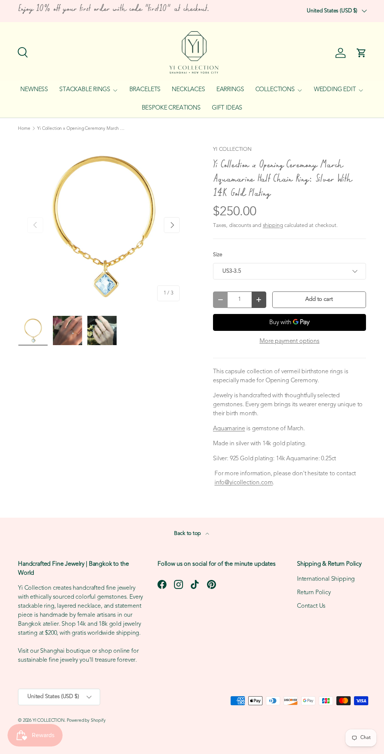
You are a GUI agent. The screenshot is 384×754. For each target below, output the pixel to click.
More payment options (290, 341)
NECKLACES (188, 90)
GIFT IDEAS (227, 108)
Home (24, 128)
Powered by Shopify (86, 720)
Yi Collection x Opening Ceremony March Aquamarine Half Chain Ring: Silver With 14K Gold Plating (82, 128)
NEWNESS (34, 90)
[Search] (22, 51)
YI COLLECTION (232, 149)
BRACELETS (145, 90)
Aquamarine (229, 429)
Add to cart (319, 299)
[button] (361, 53)
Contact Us (311, 606)
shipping (273, 225)
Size (217, 255)
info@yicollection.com (243, 483)
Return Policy (314, 593)
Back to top (188, 533)
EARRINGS (230, 90)
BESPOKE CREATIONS (171, 108)
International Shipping (326, 579)
